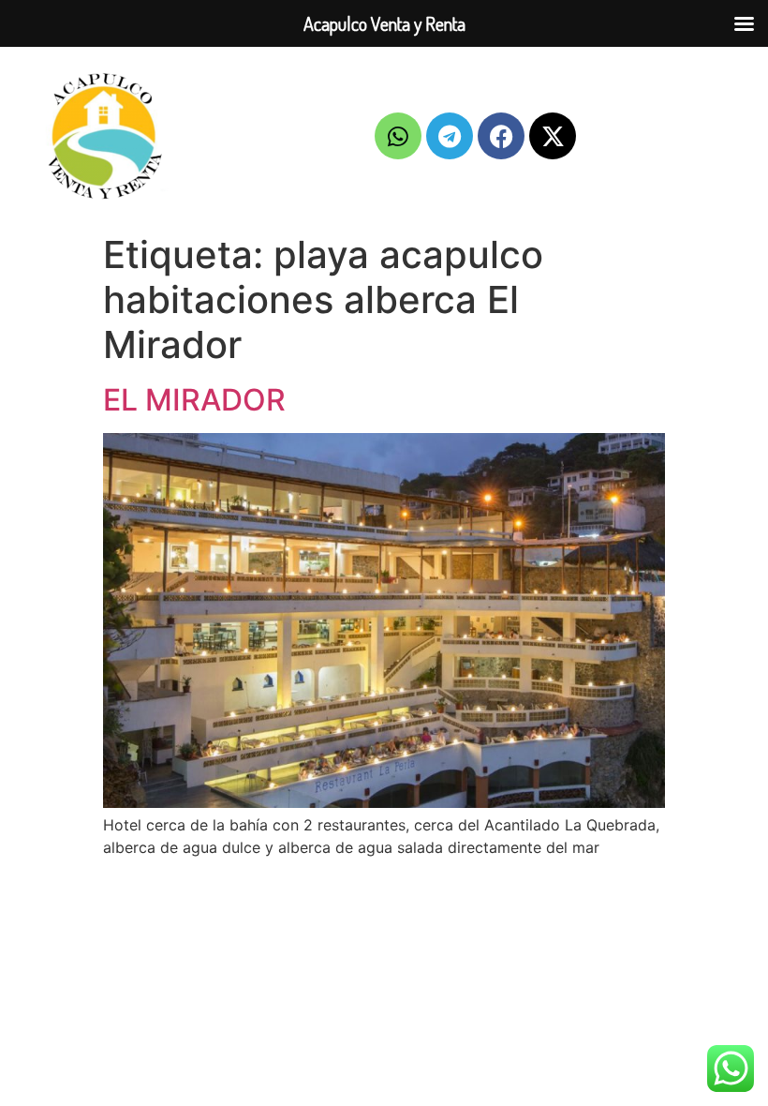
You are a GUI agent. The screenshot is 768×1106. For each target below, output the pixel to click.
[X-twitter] (552, 135)
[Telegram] (449, 135)
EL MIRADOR (194, 399)
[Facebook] (501, 135)
